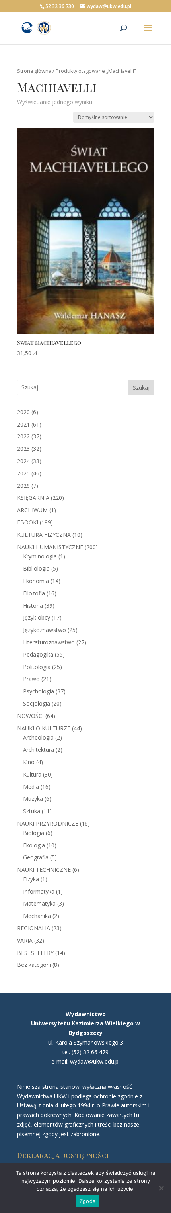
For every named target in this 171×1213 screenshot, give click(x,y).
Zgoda (87, 1201)
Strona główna (34, 70)
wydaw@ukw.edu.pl (95, 1061)
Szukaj (141, 387)
